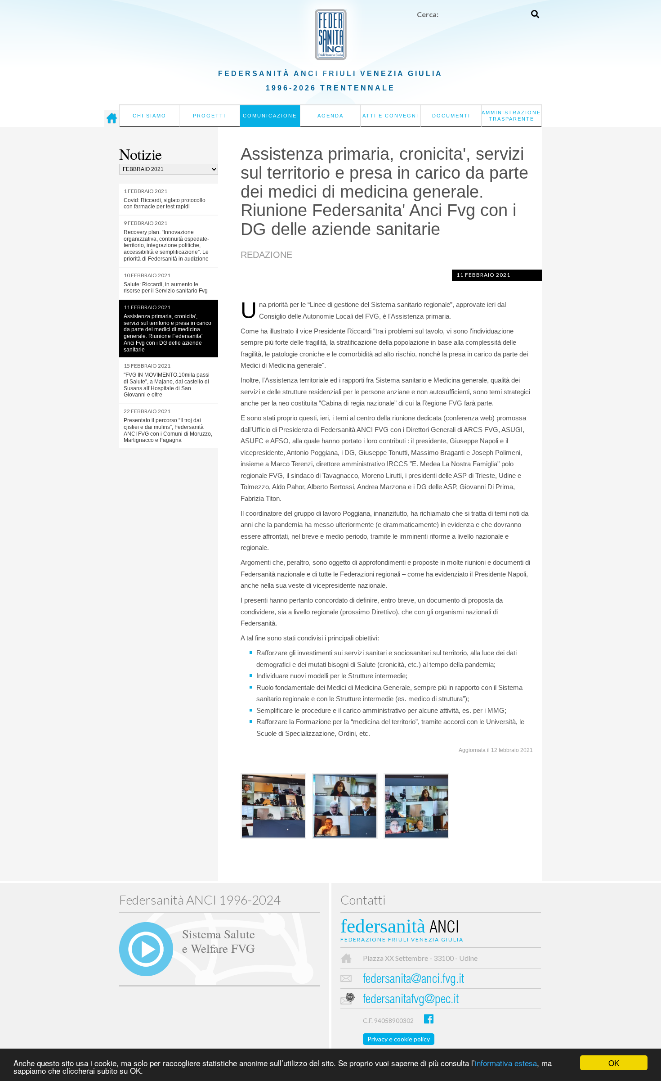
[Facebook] (428, 1018)
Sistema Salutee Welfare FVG (218, 940)
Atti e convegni (390, 115)
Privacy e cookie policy (398, 1039)
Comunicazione (270, 115)
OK (613, 1062)
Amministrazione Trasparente (511, 116)
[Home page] (111, 118)
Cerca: (427, 14)
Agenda (330, 115)
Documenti (451, 115)
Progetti (209, 115)
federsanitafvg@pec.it (411, 1000)
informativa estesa (506, 1062)
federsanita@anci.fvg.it (413, 979)
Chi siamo (149, 115)
